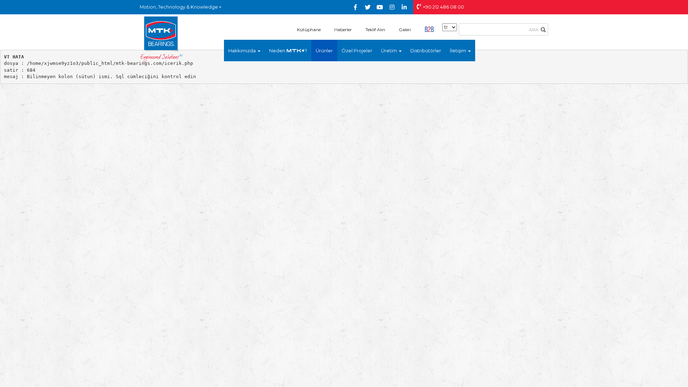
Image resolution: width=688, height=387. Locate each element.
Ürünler (324, 50)
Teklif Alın (375, 29)
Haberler (343, 29)
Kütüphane (309, 29)
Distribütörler (425, 50)
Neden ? (288, 50)
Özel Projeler (356, 50)
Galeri (405, 29)
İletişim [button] (458, 50)
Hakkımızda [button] (242, 50)
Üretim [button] (389, 50)
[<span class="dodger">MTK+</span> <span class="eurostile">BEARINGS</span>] (161, 39)
